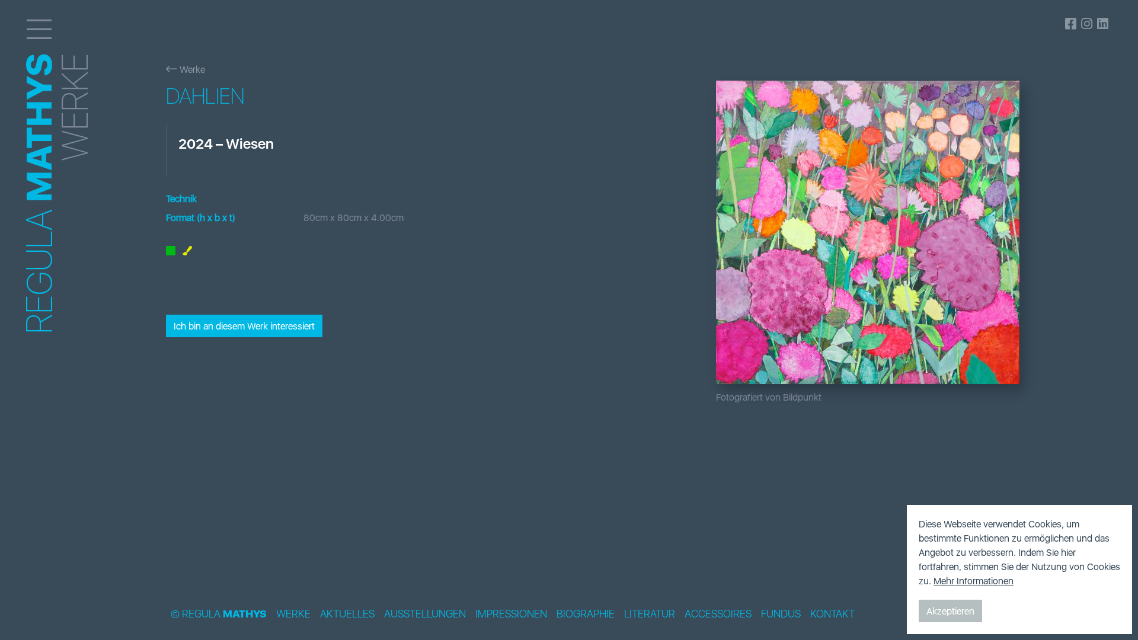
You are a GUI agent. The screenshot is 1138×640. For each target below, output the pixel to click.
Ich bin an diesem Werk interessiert (244, 326)
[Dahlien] (903, 232)
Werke (191, 69)
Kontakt (832, 614)
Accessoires (718, 614)
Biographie (586, 614)
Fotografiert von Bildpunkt (768, 397)
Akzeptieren (950, 611)
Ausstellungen (425, 614)
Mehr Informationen (974, 580)
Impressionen (511, 614)
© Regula (219, 614)
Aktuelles (347, 614)
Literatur (649, 614)
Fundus (781, 614)
